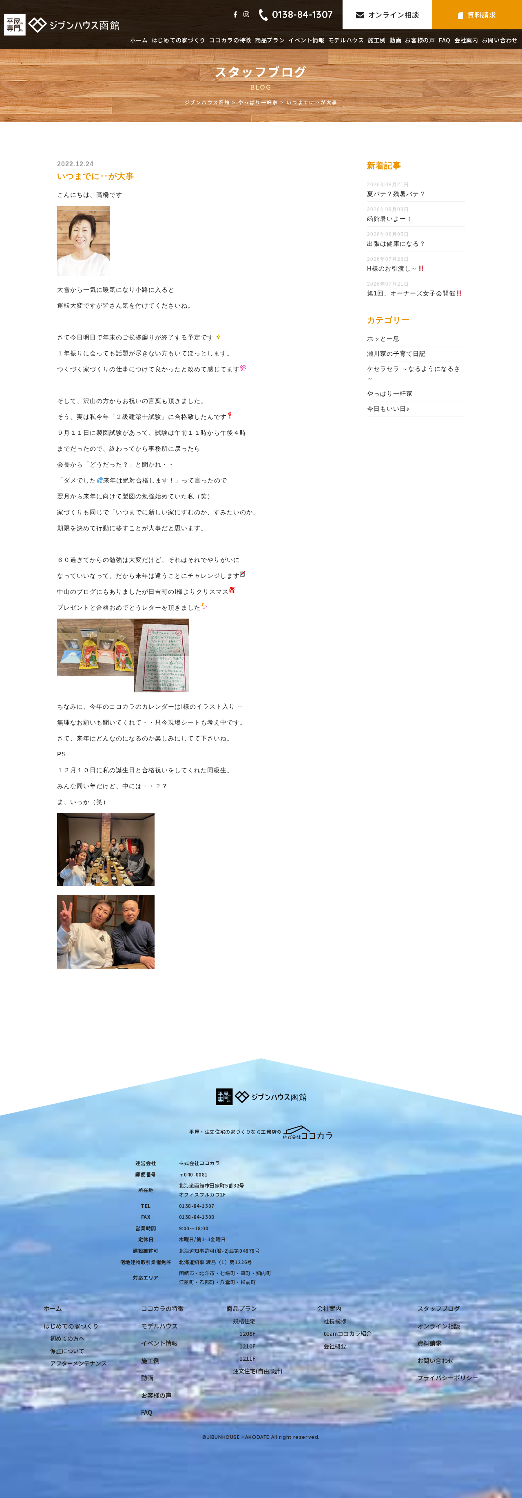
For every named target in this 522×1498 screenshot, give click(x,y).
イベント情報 (306, 40)
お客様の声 (420, 40)
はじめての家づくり (179, 40)
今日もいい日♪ (388, 408)
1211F (247, 1358)
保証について (67, 1351)
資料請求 (481, 14)
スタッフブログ (438, 1308)
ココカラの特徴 (230, 40)
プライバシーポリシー (447, 1377)
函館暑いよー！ (390, 218)
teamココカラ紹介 (347, 1333)
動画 (395, 40)
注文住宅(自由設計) (258, 1371)
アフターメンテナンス (78, 1363)
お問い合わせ (500, 40)
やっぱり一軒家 (390, 393)
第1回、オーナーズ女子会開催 (411, 293)
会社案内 (466, 40)
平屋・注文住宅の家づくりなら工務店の (235, 1131)
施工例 (377, 40)
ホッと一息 (383, 338)
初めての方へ (67, 1338)
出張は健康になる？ (396, 243)
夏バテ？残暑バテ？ (396, 193)
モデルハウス (346, 40)
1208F (247, 1333)
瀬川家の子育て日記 (396, 353)
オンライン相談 (393, 14)
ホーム (139, 40)
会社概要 (334, 1346)
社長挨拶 (334, 1321)
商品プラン (270, 40)
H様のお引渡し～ (392, 268)
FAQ (445, 40)
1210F (247, 1346)
